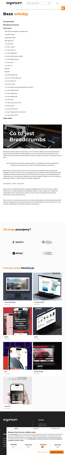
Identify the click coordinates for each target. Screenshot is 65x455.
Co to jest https (9, 99)
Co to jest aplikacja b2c (11, 93)
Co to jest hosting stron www (13, 103)
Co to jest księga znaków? (12, 59)
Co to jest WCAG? (10, 106)
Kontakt (41, 420)
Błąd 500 (7, 68)
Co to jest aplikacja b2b (11, 96)
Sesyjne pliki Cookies (10, 38)
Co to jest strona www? (11, 109)
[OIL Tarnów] (47, 242)
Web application (9, 41)
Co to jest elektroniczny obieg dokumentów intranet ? (19, 87)
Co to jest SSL (8, 65)
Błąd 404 (7, 72)
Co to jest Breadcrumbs (11, 75)
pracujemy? (17, 229)
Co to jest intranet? (10, 84)
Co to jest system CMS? (11, 115)
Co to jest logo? (9, 62)
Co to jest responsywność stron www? (15, 112)
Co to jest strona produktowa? (13, 78)
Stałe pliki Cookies (9, 34)
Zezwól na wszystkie (56, 452)
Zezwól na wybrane (42, 452)
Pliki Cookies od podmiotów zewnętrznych (16, 31)
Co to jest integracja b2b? (12, 90)
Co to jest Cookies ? (10, 47)
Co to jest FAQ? (9, 44)
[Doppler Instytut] (47, 253)
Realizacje (27, 267)
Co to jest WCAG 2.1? (10, 81)
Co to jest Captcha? (10, 50)
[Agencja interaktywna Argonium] (14, 3)
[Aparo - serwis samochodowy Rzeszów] (17, 242)
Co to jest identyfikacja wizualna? (14, 56)
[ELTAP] (17, 253)
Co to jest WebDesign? (11, 53)
